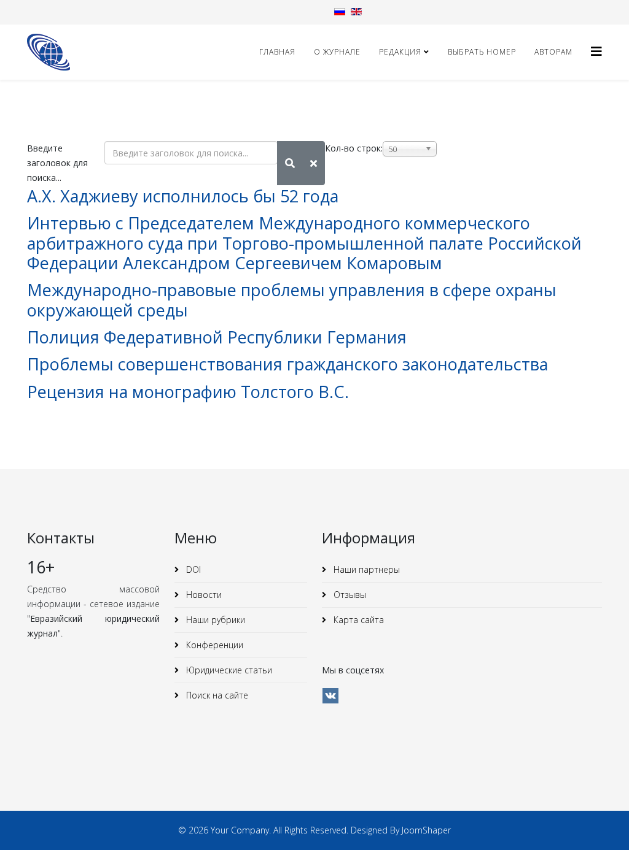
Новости (203, 594)
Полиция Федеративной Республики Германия (217, 337)
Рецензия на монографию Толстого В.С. (188, 391)
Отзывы (348, 594)
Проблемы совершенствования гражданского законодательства (287, 364)
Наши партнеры (365, 569)
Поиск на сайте (216, 695)
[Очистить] (313, 163)
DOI (192, 569)
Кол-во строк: (354, 148)
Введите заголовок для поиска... (57, 162)
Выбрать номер (482, 52)
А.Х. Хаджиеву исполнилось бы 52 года (182, 196)
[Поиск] (290, 163)
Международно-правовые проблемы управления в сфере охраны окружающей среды (292, 299)
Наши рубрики (214, 620)
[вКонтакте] (330, 695)
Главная (277, 52)
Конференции (213, 645)
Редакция (400, 52)
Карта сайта (357, 620)
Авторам (553, 52)
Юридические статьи (228, 670)
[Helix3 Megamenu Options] (596, 51)
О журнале (337, 52)
